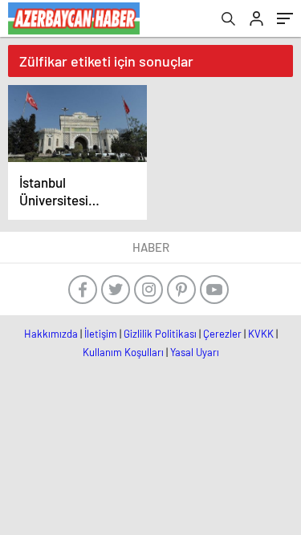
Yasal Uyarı (194, 352)
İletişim (100, 333)
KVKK (261, 333)
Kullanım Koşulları (123, 352)
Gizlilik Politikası (160, 333)
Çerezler (222, 333)
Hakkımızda (51, 333)
